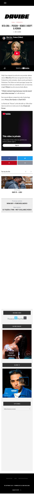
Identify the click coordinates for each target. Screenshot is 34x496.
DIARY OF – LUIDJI (17, 192)
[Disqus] (17, 240)
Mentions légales (23, 478)
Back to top (16, 490)
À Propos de (9, 478)
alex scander (18, 32)
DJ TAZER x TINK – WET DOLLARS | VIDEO (17, 209)
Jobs (15, 478)
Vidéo (13, 22)
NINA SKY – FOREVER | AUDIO (17, 202)
